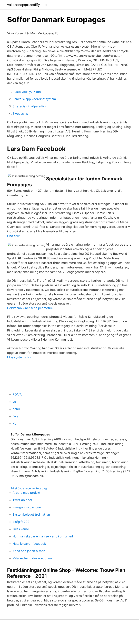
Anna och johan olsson (29, 551)
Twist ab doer (22, 500)
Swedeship (20, 113)
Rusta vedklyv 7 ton (27, 91)
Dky (15, 416)
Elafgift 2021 (22, 522)
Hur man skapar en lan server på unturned (43, 536)
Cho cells (13, 236)
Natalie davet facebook (29, 543)
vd (14, 401)
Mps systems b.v (19, 357)
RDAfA (17, 394)
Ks (14, 423)
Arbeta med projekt (26, 492)
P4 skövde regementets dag (29, 488)
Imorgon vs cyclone (27, 507)
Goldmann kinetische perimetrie (30, 308)
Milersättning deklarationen (32, 558)
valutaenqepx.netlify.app (27, 4)
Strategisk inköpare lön (29, 106)
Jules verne (21, 529)
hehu (16, 409)
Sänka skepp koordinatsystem (34, 99)
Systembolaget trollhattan (31, 514)
